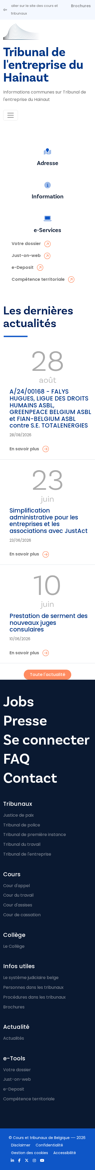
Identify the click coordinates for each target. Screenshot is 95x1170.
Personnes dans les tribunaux (33, 987)
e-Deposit (13, 1089)
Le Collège (14, 946)
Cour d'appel (16, 886)
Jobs (18, 701)
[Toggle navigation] (10, 115)
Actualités (13, 1038)
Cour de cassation (22, 915)
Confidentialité (49, 1145)
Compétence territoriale (29, 1099)
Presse (25, 720)
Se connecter (46, 740)
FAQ (16, 759)
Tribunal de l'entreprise (27, 854)
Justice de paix (18, 815)
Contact (30, 778)
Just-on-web (17, 1079)
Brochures (81, 5)
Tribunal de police (21, 825)
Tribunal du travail (21, 844)
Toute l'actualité (47, 674)
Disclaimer (20, 1145)
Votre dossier (17, 1070)
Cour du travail (18, 895)
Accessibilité (64, 1152)
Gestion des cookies (29, 1152)
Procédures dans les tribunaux (34, 997)
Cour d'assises (17, 905)
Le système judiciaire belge (31, 978)
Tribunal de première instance (34, 834)
